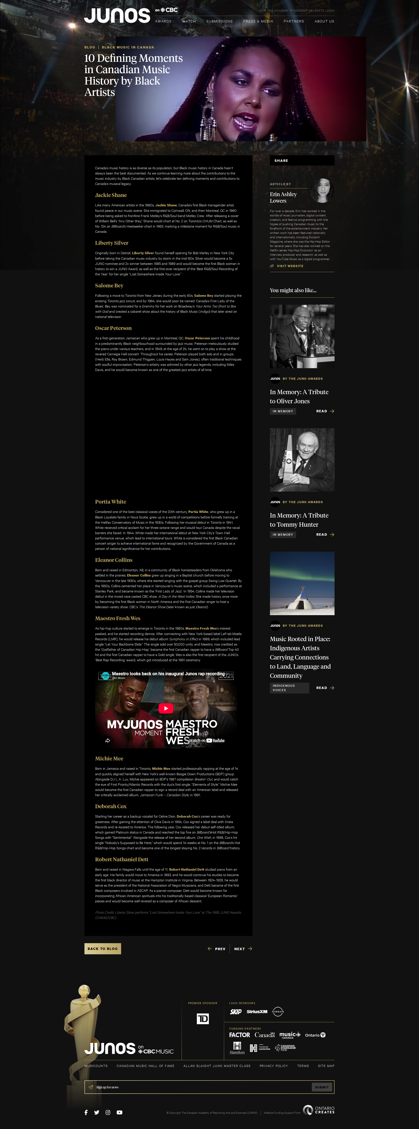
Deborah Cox (187, 816)
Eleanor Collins (139, 575)
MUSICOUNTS (96, 1065)
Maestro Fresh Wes (201, 628)
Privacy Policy (274, 1065)
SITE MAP (326, 1065)
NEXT (239, 948)
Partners (294, 21)
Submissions (219, 21)
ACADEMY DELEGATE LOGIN (314, 10)
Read (321, 411)
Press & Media (258, 21)
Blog (89, 47)
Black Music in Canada (128, 47)
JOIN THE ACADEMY (274, 10)
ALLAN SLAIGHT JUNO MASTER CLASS (217, 1065)
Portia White (198, 511)
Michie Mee (161, 768)
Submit (322, 1087)
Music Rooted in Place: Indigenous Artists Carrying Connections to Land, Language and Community (300, 657)
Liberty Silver (143, 252)
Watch (189, 21)
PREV (220, 948)
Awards (163, 21)
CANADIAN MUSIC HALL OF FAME (146, 1065)
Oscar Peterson (197, 338)
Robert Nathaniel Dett (186, 869)
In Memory (283, 411)
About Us (325, 21)
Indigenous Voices (284, 687)
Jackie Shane (166, 205)
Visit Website (290, 266)
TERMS (303, 1065)
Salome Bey (203, 295)
